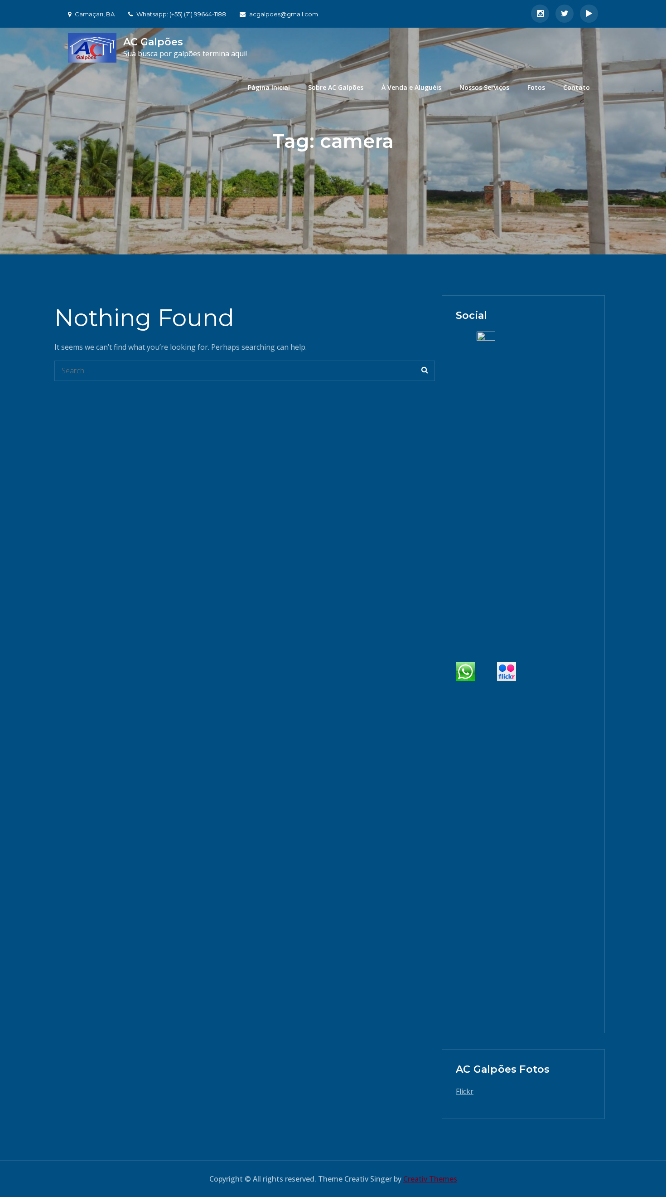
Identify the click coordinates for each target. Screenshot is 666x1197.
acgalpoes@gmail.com (283, 14)
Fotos (536, 87)
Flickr (464, 1091)
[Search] (425, 371)
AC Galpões (153, 42)
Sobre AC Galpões (335, 87)
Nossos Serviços (484, 87)
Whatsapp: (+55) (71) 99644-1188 (181, 14)
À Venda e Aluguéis (411, 87)
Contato (576, 87)
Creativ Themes (430, 1179)
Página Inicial (269, 87)
